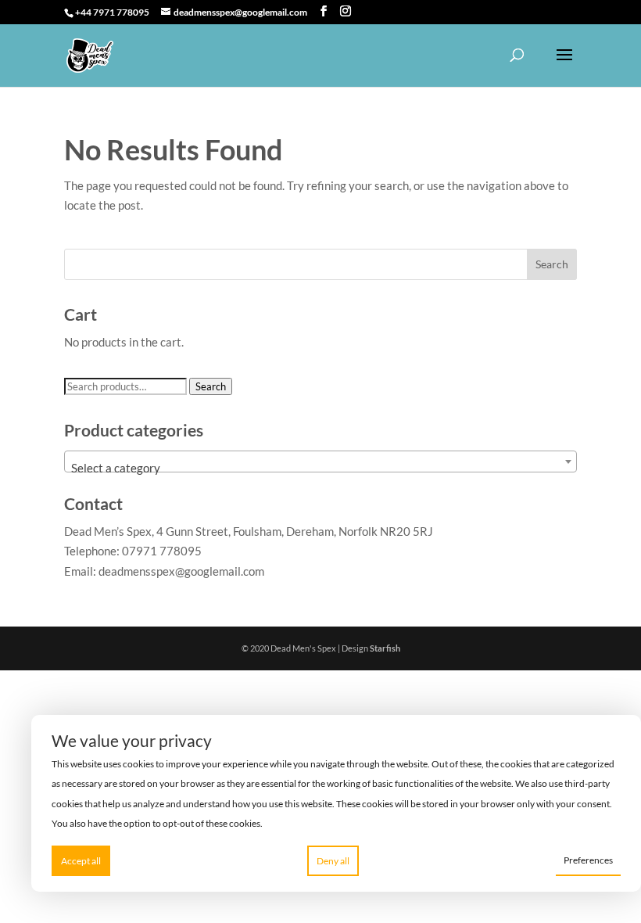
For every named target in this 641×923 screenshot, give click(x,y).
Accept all (81, 861)
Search (210, 386)
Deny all (333, 861)
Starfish (385, 648)
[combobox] (320, 461)
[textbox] (320, 468)
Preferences (588, 860)
